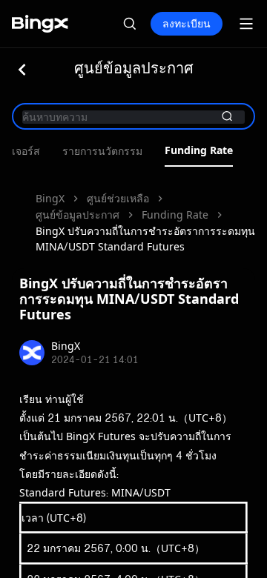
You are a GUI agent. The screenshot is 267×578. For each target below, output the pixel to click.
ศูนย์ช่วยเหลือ (118, 198)
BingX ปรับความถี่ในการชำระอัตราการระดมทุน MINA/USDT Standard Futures (145, 238)
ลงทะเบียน (186, 23)
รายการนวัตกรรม (102, 151)
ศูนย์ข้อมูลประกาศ (77, 214)
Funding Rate (199, 150)
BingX (50, 198)
